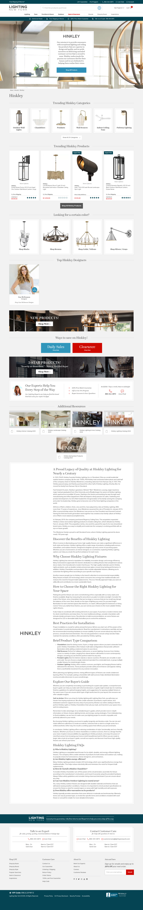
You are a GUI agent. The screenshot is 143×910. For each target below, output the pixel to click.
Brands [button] (90, 14)
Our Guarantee (47, 866)
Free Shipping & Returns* (16, 2)
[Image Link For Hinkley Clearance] (87, 348)
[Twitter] (79, 879)
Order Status (46, 875)
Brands (17, 90)
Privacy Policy (48, 896)
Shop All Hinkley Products (71, 206)
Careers (76, 869)
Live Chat (121, 2)
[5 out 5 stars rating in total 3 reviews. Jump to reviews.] (95, 197)
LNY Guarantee (82, 2)
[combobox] (71, 8)
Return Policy (46, 872)
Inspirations (13, 878)
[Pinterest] (74, 879)
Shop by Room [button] (102, 14)
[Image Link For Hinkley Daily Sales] (56, 348)
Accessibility (86, 896)
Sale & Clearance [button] (74, 14)
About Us (77, 866)
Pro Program (94, 2)
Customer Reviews (80, 872)
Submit (130, 872)
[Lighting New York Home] (18, 8)
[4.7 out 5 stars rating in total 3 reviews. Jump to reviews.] (127, 197)
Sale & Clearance (15, 875)
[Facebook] (76, 879)
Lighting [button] (27, 14)
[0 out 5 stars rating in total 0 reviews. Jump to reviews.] (63, 197)
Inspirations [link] (115, 14)
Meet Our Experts (79, 863)
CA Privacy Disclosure (61, 896)
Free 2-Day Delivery (80, 194)
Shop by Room (14, 863)
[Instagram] (81, 879)
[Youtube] (84, 879)
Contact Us (46, 863)
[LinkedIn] (87, 879)
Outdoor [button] (61, 14)
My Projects (118, 8)
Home (11, 90)
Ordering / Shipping (48, 869)
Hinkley (22, 90)
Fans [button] (35, 14)
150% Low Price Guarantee (51, 878)
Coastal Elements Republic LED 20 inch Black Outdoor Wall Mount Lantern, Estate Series (118, 187)
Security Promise (75, 896)
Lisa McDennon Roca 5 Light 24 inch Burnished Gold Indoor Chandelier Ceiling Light (55, 187)
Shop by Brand (14, 866)
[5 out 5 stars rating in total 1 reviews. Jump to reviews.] (32, 197)
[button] (130, 2)
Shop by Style (13, 869)
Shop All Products (71, 70)
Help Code (45, 881)
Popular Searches (15, 872)
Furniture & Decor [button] (48, 14)
